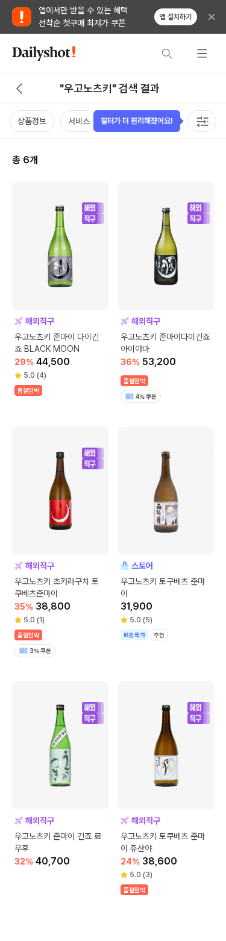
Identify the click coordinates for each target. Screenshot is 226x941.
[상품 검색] (167, 53)
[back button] (19, 89)
